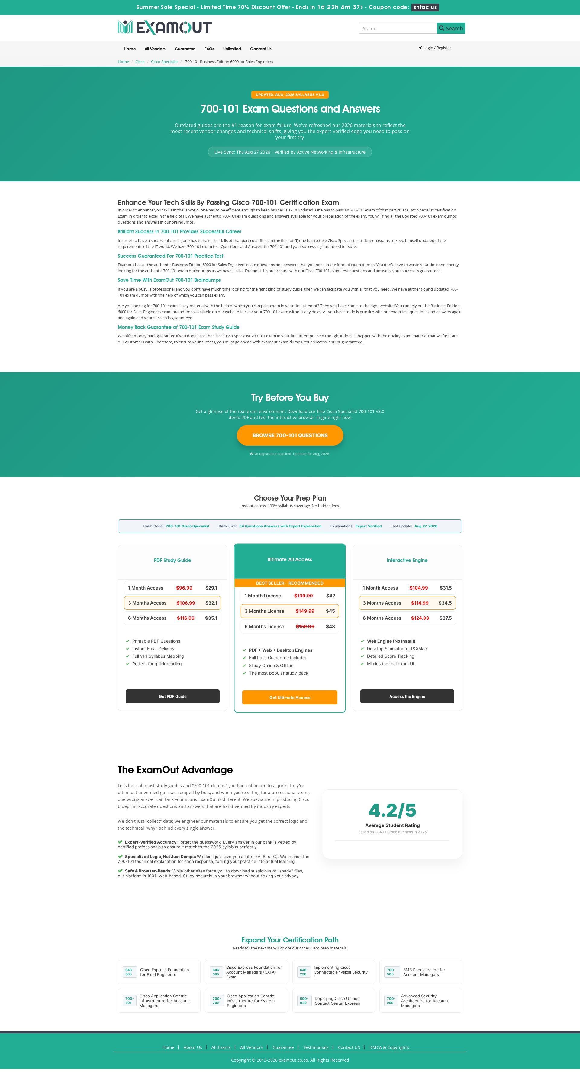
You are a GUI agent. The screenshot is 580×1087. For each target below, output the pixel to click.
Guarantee (185, 49)
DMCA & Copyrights (389, 1047)
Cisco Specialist (164, 61)
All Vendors (155, 49)
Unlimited (232, 49)
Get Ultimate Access (290, 697)
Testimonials (316, 1047)
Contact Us (261, 49)
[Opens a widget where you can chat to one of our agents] (557, 1076)
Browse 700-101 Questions (290, 435)
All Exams (221, 1047)
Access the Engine (407, 696)
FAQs (209, 49)
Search (453, 28)
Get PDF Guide (173, 696)
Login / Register (436, 47)
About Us (193, 1047)
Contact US (349, 1047)
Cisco (140, 61)
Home (130, 49)
